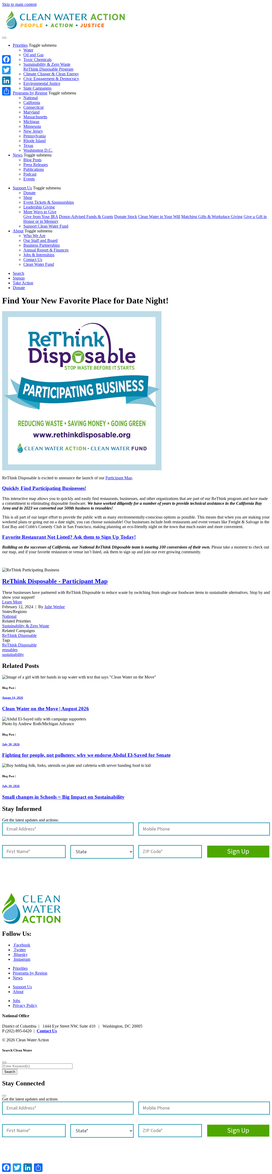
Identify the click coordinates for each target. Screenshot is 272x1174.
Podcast (29, 174)
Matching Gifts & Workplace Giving (212, 216)
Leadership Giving (39, 207)
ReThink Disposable (19, 635)
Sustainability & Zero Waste (46, 64)
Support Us (22, 188)
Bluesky (20, 954)
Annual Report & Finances (46, 250)
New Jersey (33, 131)
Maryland (31, 112)
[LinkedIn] (6, 80)
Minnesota (32, 126)
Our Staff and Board (40, 240)
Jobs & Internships (38, 255)
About (18, 231)
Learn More (12, 602)
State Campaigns (37, 88)
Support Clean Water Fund (45, 226)
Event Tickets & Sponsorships (48, 202)
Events (29, 179)
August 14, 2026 (12, 697)
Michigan (31, 121)
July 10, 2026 (11, 786)
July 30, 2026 (11, 744)
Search (18, 273)
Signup (19, 278)
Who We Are (34, 235)
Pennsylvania (34, 136)
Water (28, 50)
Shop (27, 197)
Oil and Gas (33, 55)
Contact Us (32, 259)
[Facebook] (6, 59)
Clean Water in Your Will (159, 216)
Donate (29, 192)
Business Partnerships (41, 245)
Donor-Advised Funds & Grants (86, 216)
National (30, 97)
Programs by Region (30, 93)
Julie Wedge (54, 607)
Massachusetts (35, 117)
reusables (10, 649)
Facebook (21, 945)
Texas (28, 145)
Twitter (19, 949)
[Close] (4, 1062)
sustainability (13, 654)
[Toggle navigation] (4, 37)
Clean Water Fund (38, 264)
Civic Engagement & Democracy (51, 78)
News (18, 155)
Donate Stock (125, 216)
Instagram (21, 959)
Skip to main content (19, 4)
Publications (33, 169)
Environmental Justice (41, 83)
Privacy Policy (25, 1005)
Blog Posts (32, 160)
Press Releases (35, 164)
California (31, 102)
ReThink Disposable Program (48, 69)
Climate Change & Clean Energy (51, 74)
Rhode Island (34, 140)
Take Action (23, 283)
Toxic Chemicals (37, 59)
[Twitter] (6, 70)
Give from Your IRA (40, 216)
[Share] (6, 91)
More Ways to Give (39, 212)
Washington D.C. (38, 150)
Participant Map (118, 478)
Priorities (20, 45)
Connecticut (33, 107)
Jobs (16, 1000)
